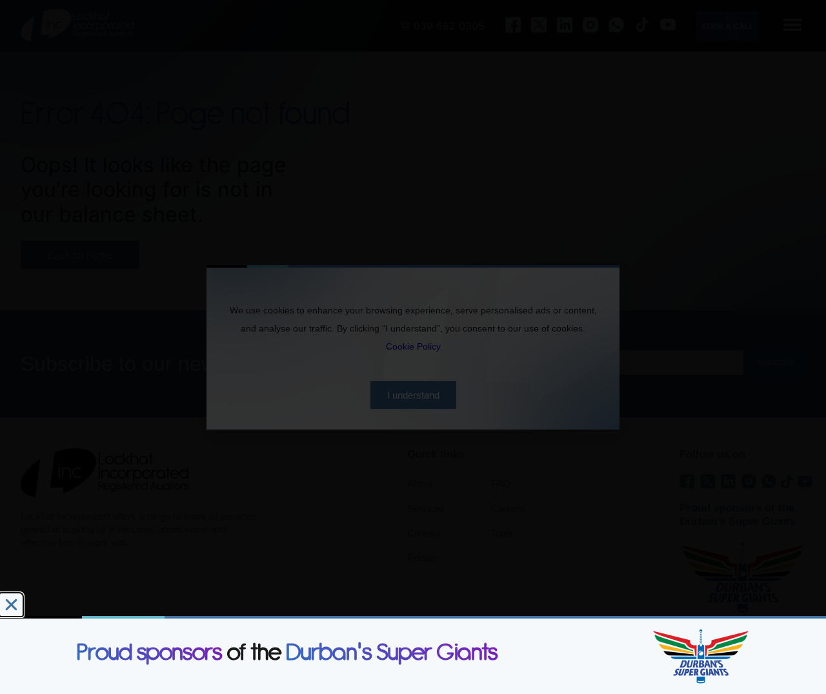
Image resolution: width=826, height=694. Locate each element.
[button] (11, 604)
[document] (413, 347)
